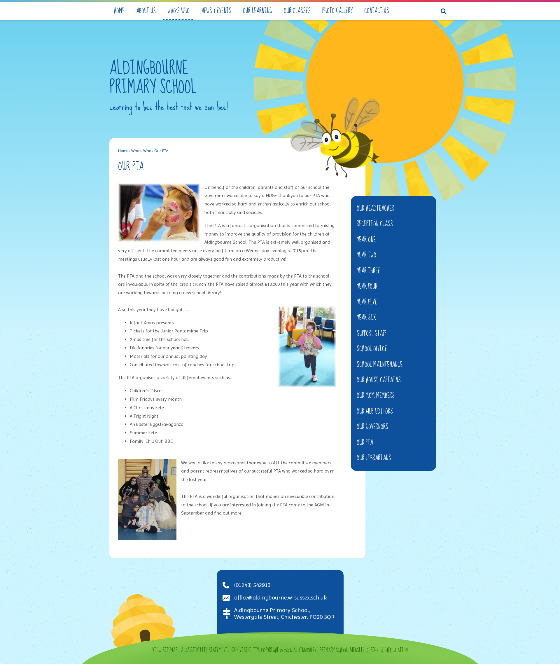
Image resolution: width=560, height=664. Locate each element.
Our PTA (161, 150)
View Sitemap (164, 651)
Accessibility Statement (204, 651)
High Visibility (245, 651)
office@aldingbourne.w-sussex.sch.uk (280, 597)
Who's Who (141, 150)
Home (123, 150)
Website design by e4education (379, 651)
